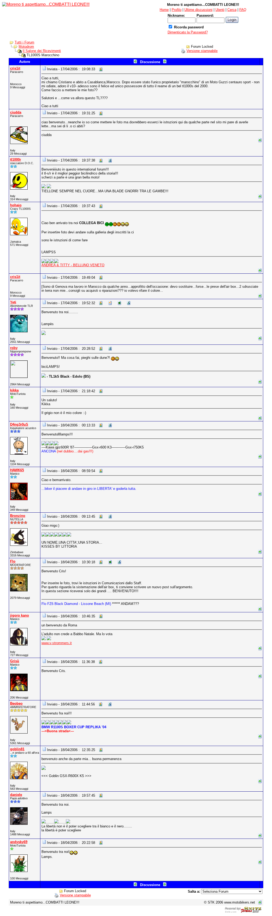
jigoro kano (19, 615)
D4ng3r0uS (19, 424)
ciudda (15, 112)
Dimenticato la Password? (188, 32)
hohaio (16, 205)
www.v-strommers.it (56, 643)
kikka (14, 390)
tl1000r (15, 160)
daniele (16, 795)
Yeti (13, 302)
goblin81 (17, 749)
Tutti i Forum (24, 42)
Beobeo (16, 703)
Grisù (14, 661)
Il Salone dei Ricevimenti (42, 51)
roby (14, 348)
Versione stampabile (202, 51)
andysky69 (18, 842)
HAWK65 (17, 470)
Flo (12, 561)
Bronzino (17, 516)
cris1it (15, 68)
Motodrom (26, 47)
